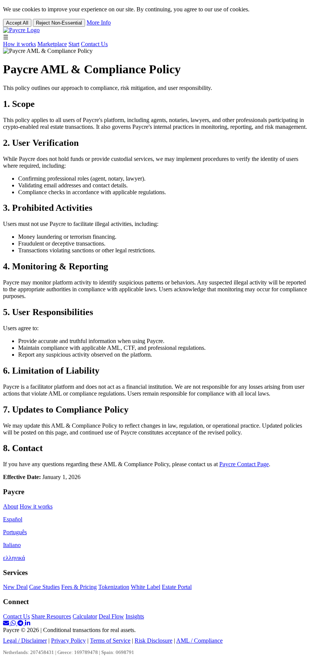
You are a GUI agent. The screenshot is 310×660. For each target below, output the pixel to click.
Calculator (85, 616)
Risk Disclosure (153, 640)
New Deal (15, 587)
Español (12, 519)
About (10, 506)
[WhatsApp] (14, 623)
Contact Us (94, 44)
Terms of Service (110, 640)
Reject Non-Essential (59, 23)
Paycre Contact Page (244, 464)
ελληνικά (14, 558)
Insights (135, 616)
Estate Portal (177, 587)
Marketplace (52, 44)
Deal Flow (111, 616)
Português (15, 532)
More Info (99, 22)
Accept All (17, 23)
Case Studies (44, 587)
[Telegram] (21, 623)
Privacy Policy (68, 640)
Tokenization (113, 587)
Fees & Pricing (79, 587)
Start (73, 44)
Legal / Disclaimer (25, 640)
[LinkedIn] (27, 623)
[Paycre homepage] (21, 30)
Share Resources (51, 616)
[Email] (7, 623)
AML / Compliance (199, 640)
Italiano (12, 545)
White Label (145, 587)
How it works (19, 44)
